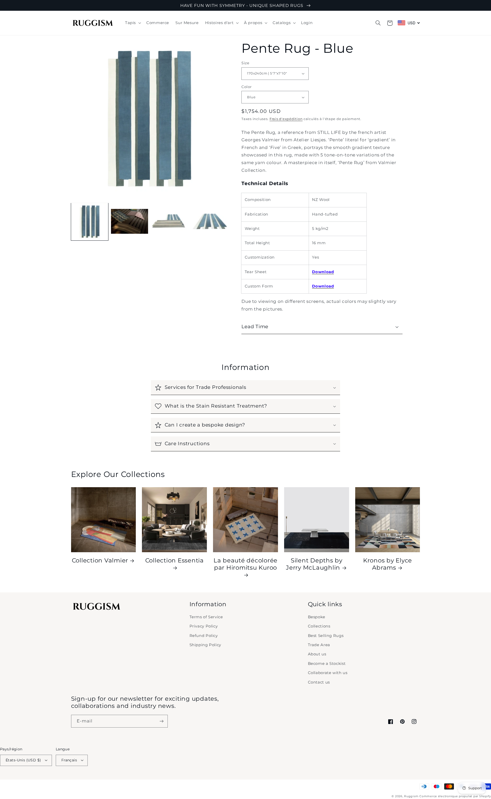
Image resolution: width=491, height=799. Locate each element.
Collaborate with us (328, 672)
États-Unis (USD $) (23, 760)
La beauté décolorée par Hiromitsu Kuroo (245, 564)
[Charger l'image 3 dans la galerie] (169, 221)
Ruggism (411, 796)
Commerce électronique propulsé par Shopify (455, 796)
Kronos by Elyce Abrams (387, 564)
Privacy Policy (203, 626)
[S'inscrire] (161, 721)
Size (245, 63)
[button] (132, 23)
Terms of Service (206, 617)
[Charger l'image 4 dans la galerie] (209, 221)
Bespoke (316, 617)
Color (246, 87)
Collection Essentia (174, 560)
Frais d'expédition (286, 119)
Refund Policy (203, 635)
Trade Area (319, 645)
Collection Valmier (100, 560)
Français (69, 760)
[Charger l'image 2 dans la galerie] (129, 221)
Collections (319, 626)
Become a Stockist (327, 663)
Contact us (319, 682)
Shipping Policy (205, 645)
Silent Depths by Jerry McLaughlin (314, 564)
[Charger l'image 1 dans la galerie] (89, 221)
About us (317, 654)
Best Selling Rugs (326, 635)
